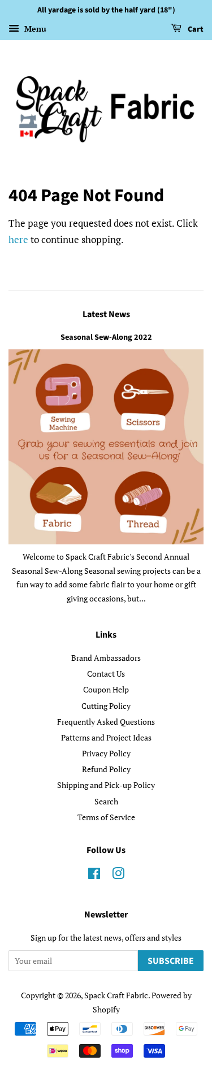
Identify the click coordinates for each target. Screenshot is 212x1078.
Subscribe (171, 961)
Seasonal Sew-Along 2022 (106, 337)
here (18, 239)
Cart (195, 29)
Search (106, 801)
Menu (34, 28)
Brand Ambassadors (106, 657)
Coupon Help (106, 689)
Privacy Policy (106, 753)
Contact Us (106, 673)
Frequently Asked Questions (106, 721)
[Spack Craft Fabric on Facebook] (94, 875)
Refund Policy (106, 769)
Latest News (106, 314)
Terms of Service (106, 817)
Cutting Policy (106, 705)
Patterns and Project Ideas (106, 737)
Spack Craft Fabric (116, 995)
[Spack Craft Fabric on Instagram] (118, 875)
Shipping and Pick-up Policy (106, 785)
